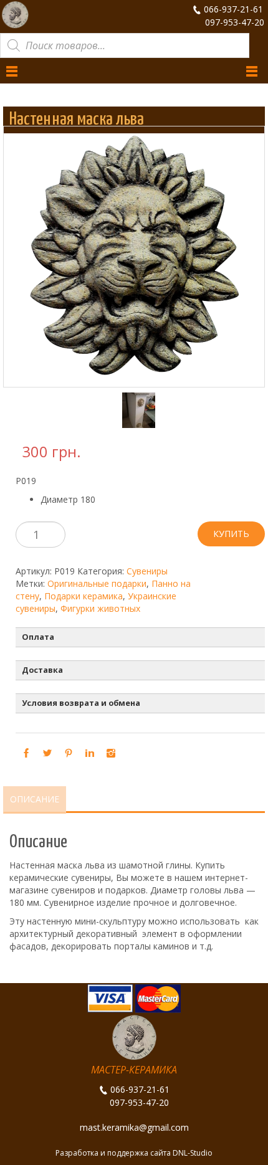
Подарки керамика (83, 596)
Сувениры (147, 571)
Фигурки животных (100, 608)
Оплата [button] (38, 637)
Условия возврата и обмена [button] (81, 703)
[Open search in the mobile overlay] (124, 45)
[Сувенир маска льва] (134, 410)
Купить (231, 534)
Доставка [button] (42, 670)
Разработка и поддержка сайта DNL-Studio (134, 1153)
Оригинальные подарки (96, 583)
